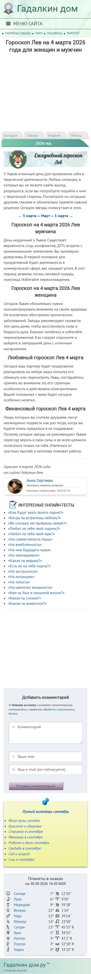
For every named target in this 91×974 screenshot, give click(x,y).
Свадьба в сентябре (24, 848)
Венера (19, 910)
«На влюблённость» (25, 544)
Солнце (19, 893)
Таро (38, 33)
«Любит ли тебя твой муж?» (31, 533)
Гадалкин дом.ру (25, 965)
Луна (17, 899)
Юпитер (20, 921)
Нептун (19, 938)
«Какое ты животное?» (27, 603)
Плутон (19, 944)
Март (45, 215)
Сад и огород (19, 853)
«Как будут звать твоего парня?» (35, 512)
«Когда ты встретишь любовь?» (34, 517)
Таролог (73, 33)
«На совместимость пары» (30, 539)
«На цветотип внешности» (30, 587)
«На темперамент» (24, 555)
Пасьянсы (54, 33)
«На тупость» (19, 581)
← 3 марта (27, 215)
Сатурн (19, 927)
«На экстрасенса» (23, 571)
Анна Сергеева (39, 480)
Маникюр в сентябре (25, 837)
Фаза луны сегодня (24, 820)
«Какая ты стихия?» (24, 598)
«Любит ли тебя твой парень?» (34, 528)
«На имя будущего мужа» (29, 549)
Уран (17, 932)
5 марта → (64, 215)
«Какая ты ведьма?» (25, 560)
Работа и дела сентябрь (28, 842)
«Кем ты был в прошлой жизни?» (36, 592)
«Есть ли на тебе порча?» (29, 565)
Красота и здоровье (24, 826)
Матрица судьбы (18, 33)
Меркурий (22, 904)
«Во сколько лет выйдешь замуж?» (37, 523)
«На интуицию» (21, 576)
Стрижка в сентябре (25, 831)
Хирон (19, 949)
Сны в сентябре (21, 859)
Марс (18, 916)
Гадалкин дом (47, 8)
